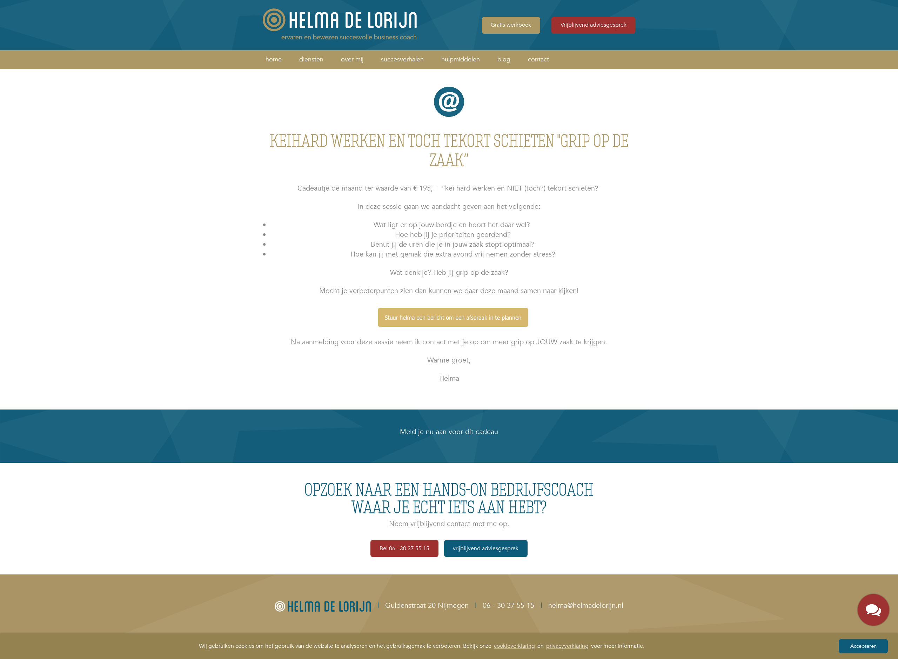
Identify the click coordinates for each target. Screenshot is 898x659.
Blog (503, 59)
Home (274, 59)
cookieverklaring (514, 646)
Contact (538, 59)
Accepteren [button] (863, 646)
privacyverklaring (567, 646)
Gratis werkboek (511, 25)
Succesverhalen (402, 59)
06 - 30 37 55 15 (508, 605)
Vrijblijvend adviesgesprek (593, 25)
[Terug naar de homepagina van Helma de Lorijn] (323, 605)
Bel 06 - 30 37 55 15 (404, 548)
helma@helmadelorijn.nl (585, 605)
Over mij (352, 59)
